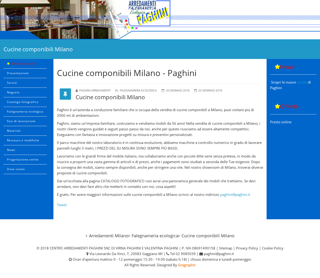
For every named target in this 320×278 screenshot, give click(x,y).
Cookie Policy (272, 248)
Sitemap (225, 248)
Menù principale (22, 64)
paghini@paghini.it (235, 194)
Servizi (12, 83)
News (11, 150)
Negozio (13, 92)
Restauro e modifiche (23, 140)
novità (302, 82)
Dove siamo (16, 169)
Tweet (62, 204)
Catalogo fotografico (22, 102)
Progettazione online (23, 159)
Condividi (160, 270)
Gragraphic (187, 265)
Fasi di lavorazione (21, 121)
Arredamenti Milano (108, 235)
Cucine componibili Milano (208, 235)
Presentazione (18, 73)
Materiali (14, 131)
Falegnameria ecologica (25, 111)
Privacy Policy (247, 248)
